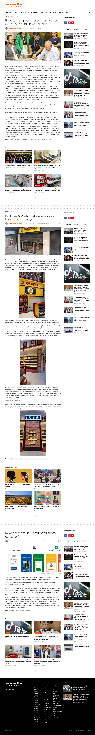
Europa (36, 721)
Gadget (45, 692)
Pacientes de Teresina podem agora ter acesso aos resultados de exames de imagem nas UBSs (47, 167)
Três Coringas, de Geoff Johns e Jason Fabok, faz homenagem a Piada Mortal (81, 62)
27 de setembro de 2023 (29, 28)
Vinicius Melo (56, 720)
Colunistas (52, 12)
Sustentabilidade (57, 711)
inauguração (19, 458)
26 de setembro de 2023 (29, 540)
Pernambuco (56, 687)
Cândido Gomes (36, 696)
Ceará (35, 698)
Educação (36, 712)
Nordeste (46, 720)
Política (55, 691)
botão (17, 610)
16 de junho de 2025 (39, 510)
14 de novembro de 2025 (11, 488)
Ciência (36, 702)
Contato (67, 12)
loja (25, 458)
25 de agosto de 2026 (71, 85)
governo (22, 610)
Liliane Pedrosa (47, 699)
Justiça (15, 529)
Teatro (54, 713)
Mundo (45, 713)
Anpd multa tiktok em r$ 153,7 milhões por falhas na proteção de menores (81, 687)
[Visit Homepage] (13, 5)
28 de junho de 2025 (11, 510)
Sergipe (55, 707)
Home (6, 16)
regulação (44, 139)
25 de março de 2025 (40, 192)
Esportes (23, 12)
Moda (45, 711)
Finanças (46, 691)
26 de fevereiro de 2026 (11, 169)
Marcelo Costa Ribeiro (15, 28)
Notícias (8, 12)
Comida (36, 706)
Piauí (7, 162)
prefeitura (37, 139)
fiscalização (25, 139)
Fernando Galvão (46, 686)
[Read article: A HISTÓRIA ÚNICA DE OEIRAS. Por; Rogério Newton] (18, 476)
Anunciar (70, 730)
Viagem (55, 719)
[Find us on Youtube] (72, 22)
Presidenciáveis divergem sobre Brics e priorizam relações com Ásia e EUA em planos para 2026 (47, 661)
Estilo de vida (12, 16)
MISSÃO (61, 12)
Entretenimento (33, 12)
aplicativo (11, 610)
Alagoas (36, 685)
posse (31, 139)
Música (45, 717)
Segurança (55, 703)
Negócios (46, 719)
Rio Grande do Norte (56, 696)
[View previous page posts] (32, 198)
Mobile (45, 709)
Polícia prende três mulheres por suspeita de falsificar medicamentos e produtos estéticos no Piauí (18, 661)
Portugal (55, 693)
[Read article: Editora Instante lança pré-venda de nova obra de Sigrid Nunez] (47, 498)
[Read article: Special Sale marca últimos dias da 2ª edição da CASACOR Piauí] (18, 498)
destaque (17, 139)
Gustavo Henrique (46, 695)
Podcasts (44, 12)
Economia (36, 710)
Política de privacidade (79, 730)
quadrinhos (44, 458)
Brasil (10, 458)
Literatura (46, 701)
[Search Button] (89, 12)
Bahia (35, 689)
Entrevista (36, 715)
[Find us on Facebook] (65, 22)
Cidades (37, 162)
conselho (11, 139)
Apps (35, 687)
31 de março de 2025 (39, 170)
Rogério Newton (55, 699)
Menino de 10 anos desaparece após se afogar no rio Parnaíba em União (81, 134)
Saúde (18, 16)
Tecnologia (56, 717)
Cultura (36, 708)
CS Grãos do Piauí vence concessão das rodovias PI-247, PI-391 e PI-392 (81, 35)
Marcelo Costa (46, 223)
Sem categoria (57, 705)
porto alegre (36, 458)
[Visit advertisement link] (33, 144)
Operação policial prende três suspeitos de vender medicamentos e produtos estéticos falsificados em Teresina (81, 93)
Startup (55, 709)
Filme (45, 689)
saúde (50, 139)
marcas (45, 705)
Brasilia (37, 633)
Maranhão (46, 703)
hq (14, 458)
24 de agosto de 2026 (80, 118)
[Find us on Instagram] (69, 22)
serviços (28, 610)
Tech (15, 12)
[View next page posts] (34, 198)
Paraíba (55, 685)
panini (29, 458)
